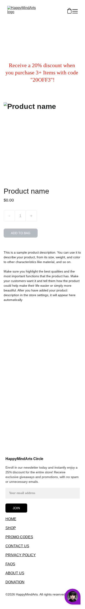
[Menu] (75, 11)
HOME (10, 519)
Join (16, 508)
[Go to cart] (69, 11)
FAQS (10, 564)
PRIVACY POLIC (19, 555)
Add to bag (20, 233)
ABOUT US (14, 573)
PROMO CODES (19, 537)
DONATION (14, 582)
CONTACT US (17, 546)
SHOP (10, 528)
